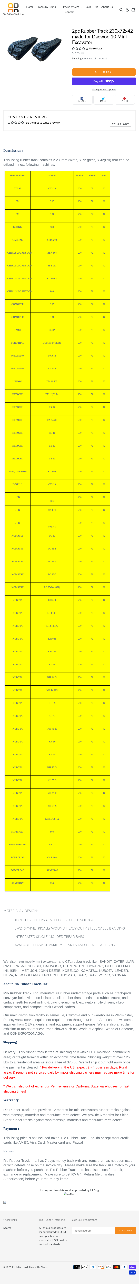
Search (7, 1227)
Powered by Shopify (38, 1267)
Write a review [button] (121, 123)
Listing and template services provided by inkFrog (69, 1190)
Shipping (77, 58)
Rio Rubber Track (20, 1267)
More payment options (104, 89)
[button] (80, 48)
